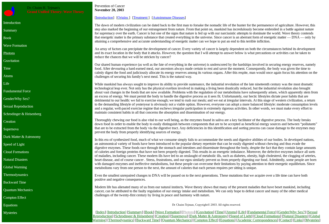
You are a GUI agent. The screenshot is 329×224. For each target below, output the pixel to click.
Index (101, 212)
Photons (188, 212)
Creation (162, 216)
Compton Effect (205, 220)
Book (149, 212)
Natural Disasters (295, 216)
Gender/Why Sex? (291, 212)
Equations (227, 220)
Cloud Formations (267, 216)
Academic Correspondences (257, 220)
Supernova (179, 216)
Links (298, 220)
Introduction (116, 212)
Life (242, 212)
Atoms (231, 212)
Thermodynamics (121, 220)
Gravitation (205, 212)
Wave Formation (167, 212)
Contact (285, 220)
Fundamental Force (261, 212)
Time (219, 212)
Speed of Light (240, 216)
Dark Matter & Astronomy (208, 216)
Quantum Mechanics (176, 220)
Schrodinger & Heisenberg (134, 216)
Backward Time (147, 220)
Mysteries (312, 220)
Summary (135, 212)
